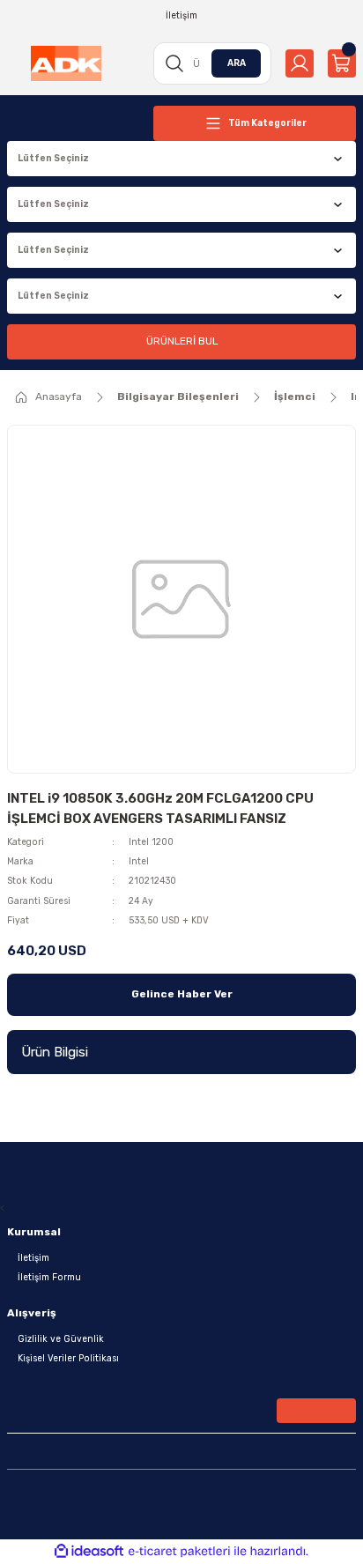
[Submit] (316, 1410)
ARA (236, 63)
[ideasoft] (89, 1552)
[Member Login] (299, 63)
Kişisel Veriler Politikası (68, 1358)
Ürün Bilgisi (54, 1052)
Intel (139, 861)
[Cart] (342, 63)
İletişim (33, 1258)
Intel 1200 (151, 842)
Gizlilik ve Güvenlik (61, 1339)
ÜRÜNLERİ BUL (182, 341)
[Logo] (66, 63)
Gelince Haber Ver (182, 994)
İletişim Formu (49, 1277)
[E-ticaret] (179, 1551)
